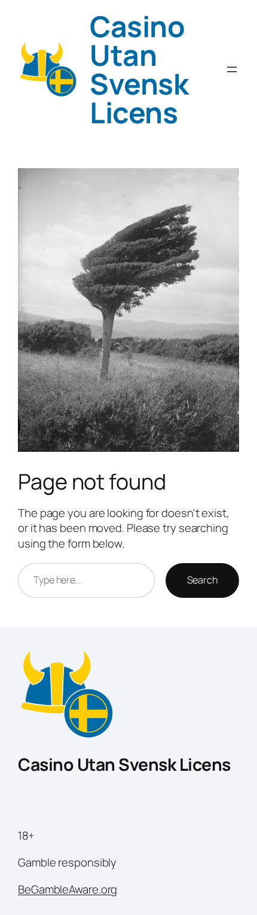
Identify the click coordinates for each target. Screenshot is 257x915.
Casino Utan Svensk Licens (139, 69)
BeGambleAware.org (67, 889)
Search (202, 579)
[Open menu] (232, 69)
